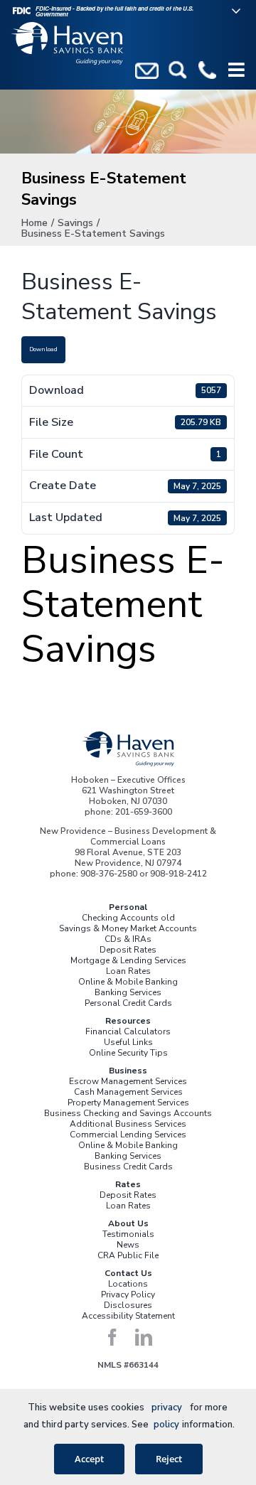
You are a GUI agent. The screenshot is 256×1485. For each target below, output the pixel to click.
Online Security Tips (128, 1052)
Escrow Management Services (128, 1081)
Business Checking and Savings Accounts (128, 1113)
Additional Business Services (128, 1124)
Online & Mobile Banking (128, 981)
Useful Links (128, 1042)
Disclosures (128, 1305)
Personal (128, 907)
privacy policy (166, 1415)
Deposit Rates (128, 949)
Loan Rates (128, 971)
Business (128, 1070)
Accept (89, 1458)
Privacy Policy (128, 1294)
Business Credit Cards (128, 1166)
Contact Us (128, 1273)
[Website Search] (178, 69)
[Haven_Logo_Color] (128, 735)
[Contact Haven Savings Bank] (147, 69)
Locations (128, 1284)
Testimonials (128, 1234)
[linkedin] (143, 1337)
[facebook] (112, 1337)
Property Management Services (128, 1102)
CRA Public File (128, 1255)
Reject (169, 1458)
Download (43, 349)
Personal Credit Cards (128, 1003)
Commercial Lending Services (128, 1134)
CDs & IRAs (128, 939)
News (128, 1244)
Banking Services (128, 992)
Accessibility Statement (128, 1316)
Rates (128, 1184)
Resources (128, 1020)
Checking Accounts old (128, 917)
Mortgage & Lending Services (128, 960)
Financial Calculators (128, 1031)
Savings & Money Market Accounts (128, 928)
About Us (128, 1223)
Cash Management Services (128, 1092)
